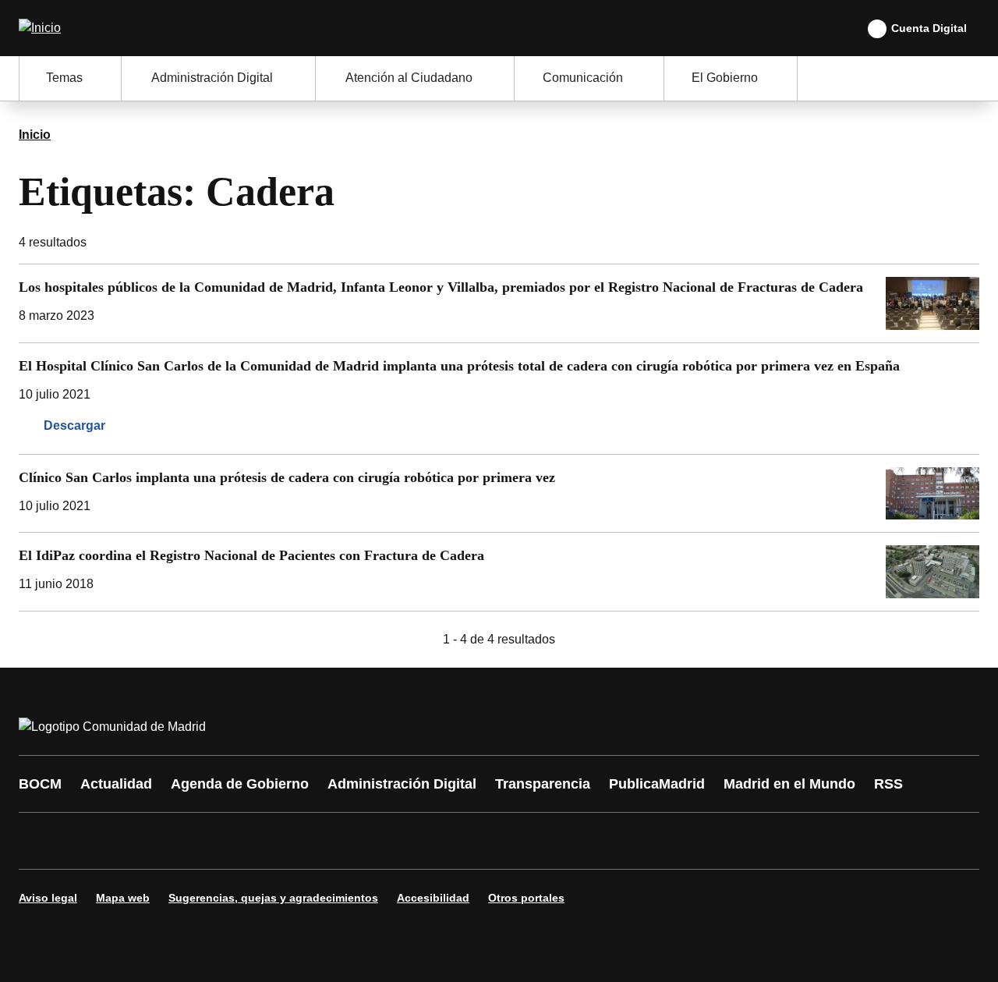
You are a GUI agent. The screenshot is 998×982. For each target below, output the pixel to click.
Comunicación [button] (583, 77)
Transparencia (542, 784)
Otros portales (526, 898)
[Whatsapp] (274, 841)
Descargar (74, 425)
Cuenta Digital (929, 28)
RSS (888, 784)
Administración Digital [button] (212, 77)
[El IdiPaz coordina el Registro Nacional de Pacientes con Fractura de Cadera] (499, 572)
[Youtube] (181, 841)
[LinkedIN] (228, 841)
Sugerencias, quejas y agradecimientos (273, 898)
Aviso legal (48, 898)
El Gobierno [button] (725, 77)
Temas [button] (64, 77)
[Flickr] (368, 841)
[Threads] (461, 841)
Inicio (35, 134)
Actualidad (116, 784)
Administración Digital (401, 784)
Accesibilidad (433, 898)
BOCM (40, 784)
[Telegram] (415, 841)
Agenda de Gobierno (240, 784)
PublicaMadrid (657, 784)
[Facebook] (40, 841)
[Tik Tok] (321, 841)
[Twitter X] (134, 841)
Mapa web (123, 898)
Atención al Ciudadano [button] (408, 77)
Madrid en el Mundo (789, 784)
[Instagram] (87, 841)
